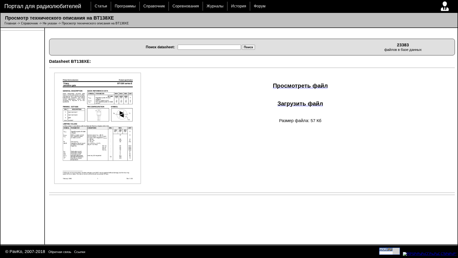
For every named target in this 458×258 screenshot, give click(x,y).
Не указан (50, 23)
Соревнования (185, 6)
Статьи (101, 6)
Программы (125, 6)
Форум (259, 6)
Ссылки (79, 252)
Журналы (215, 6)
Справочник (154, 6)
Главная (10, 23)
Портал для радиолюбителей (42, 6)
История (238, 6)
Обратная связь (59, 252)
